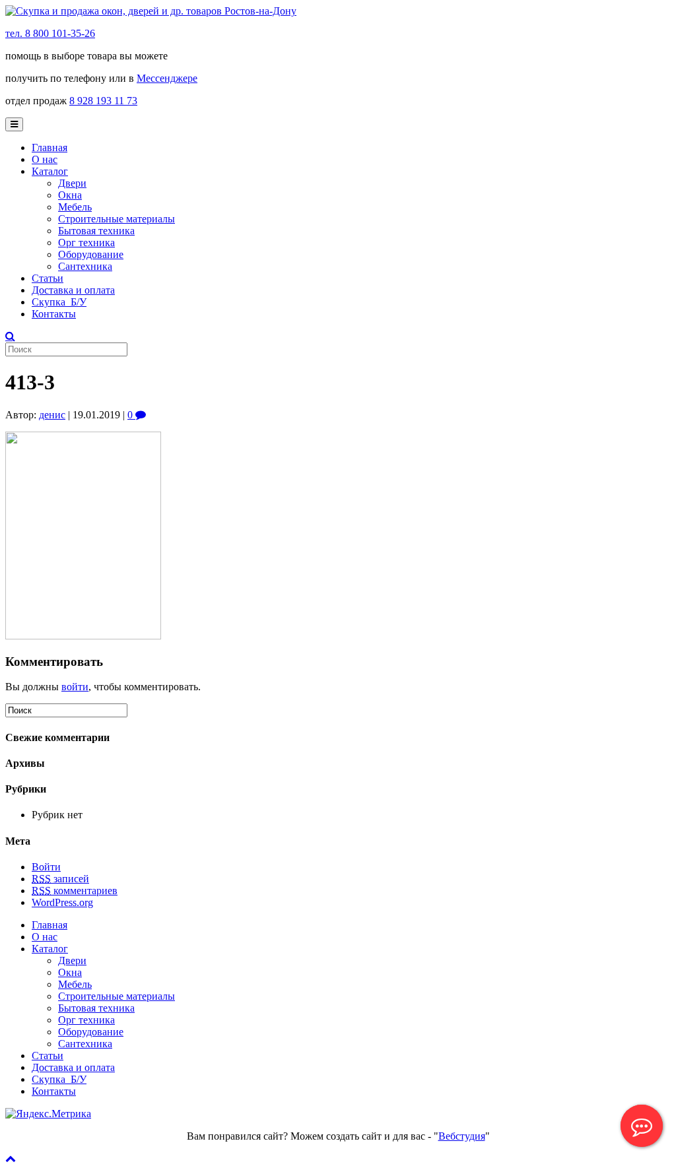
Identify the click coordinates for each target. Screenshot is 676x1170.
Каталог (50, 171)
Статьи (47, 278)
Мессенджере (167, 78)
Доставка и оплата (73, 290)
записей (60, 878)
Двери (72, 183)
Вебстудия (461, 1136)
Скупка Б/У (59, 302)
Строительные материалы (116, 218)
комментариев (75, 890)
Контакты (54, 313)
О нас (44, 159)
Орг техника (86, 242)
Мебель (75, 206)
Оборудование (90, 254)
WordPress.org (62, 902)
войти (74, 686)
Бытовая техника (96, 230)
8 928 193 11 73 (103, 100)
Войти (46, 866)
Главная (49, 147)
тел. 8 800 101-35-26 (50, 33)
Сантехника (85, 266)
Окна (70, 195)
